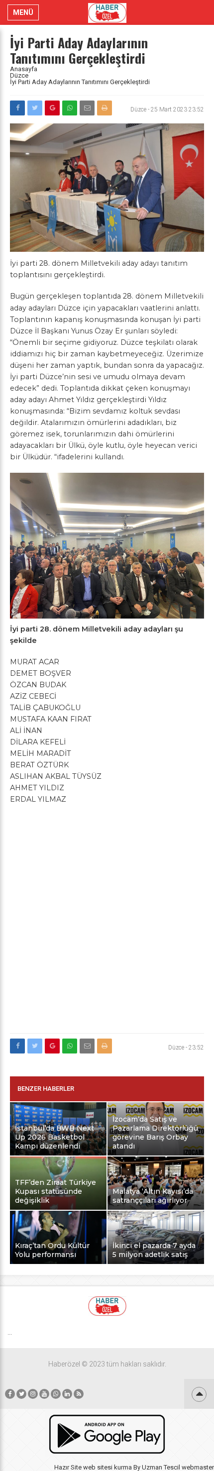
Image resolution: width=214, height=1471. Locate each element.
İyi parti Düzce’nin (43, 376)
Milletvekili (101, 629)
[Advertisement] (107, 920)
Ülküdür (36, 456)
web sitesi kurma (107, 1467)
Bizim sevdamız (99, 411)
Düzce (19, 75)
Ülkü (76, 445)
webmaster (198, 1467)
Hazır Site (68, 1467)
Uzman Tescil (161, 1467)
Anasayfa (23, 69)
